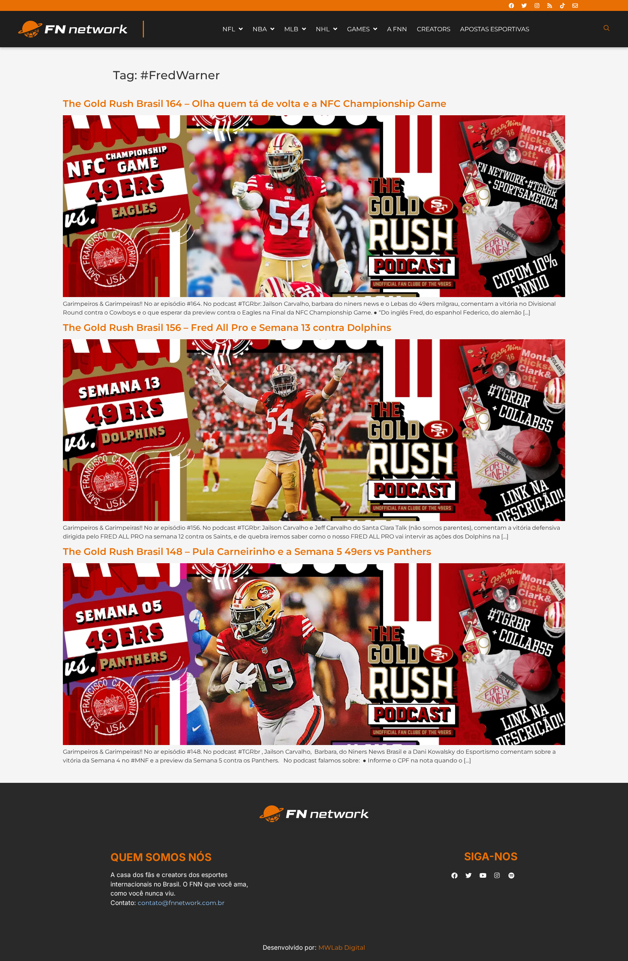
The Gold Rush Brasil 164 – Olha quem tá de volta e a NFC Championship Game (254, 103)
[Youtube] (483, 875)
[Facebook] (511, 5)
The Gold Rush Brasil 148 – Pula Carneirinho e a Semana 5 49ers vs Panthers (247, 551)
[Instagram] (536, 5)
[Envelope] (574, 5)
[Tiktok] (562, 5)
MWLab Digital (341, 947)
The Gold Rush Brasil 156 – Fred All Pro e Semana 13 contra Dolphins (227, 327)
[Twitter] (524, 5)
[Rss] (549, 5)
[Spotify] (511, 875)
